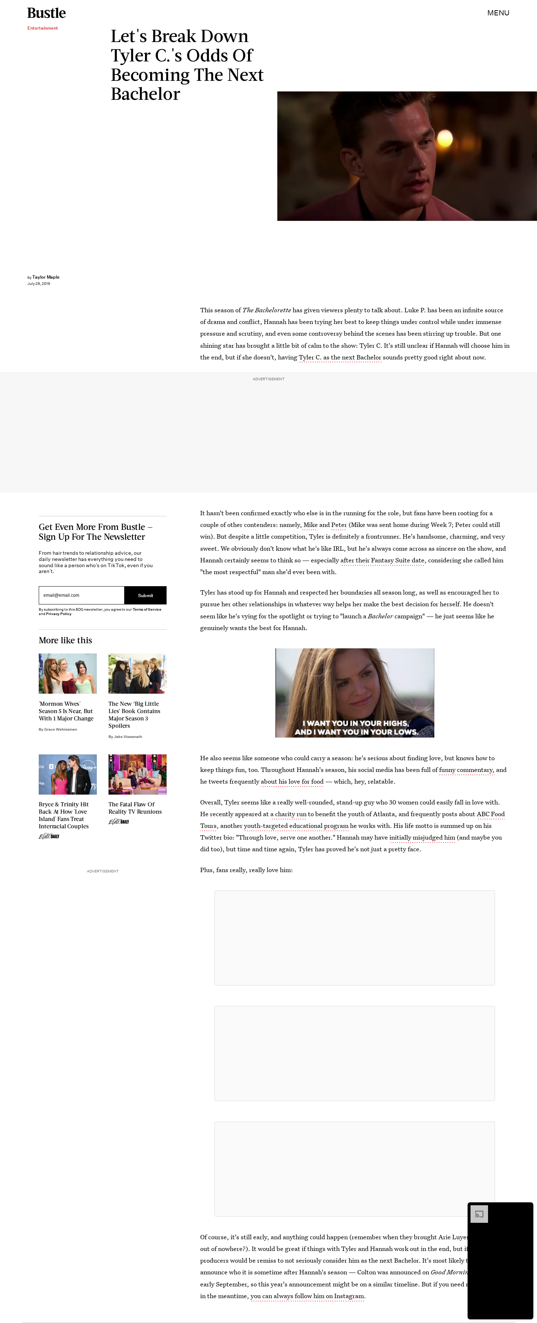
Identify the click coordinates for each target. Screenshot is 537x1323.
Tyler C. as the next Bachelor (340, 357)
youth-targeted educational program (296, 825)
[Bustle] (46, 13)
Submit (145, 595)
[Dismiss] (525, 1209)
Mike (310, 524)
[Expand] (475, 1209)
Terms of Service (147, 609)
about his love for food (292, 781)
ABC (533, 156)
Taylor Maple (46, 277)
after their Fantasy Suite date (382, 560)
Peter (339, 524)
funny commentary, (467, 769)
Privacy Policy (59, 613)
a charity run (288, 814)
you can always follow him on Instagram (307, 1296)
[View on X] (354, 938)
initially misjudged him (422, 837)
